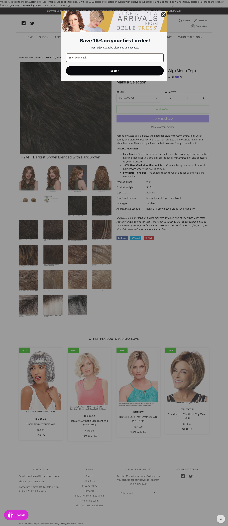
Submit (114, 70)
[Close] (163, 15)
